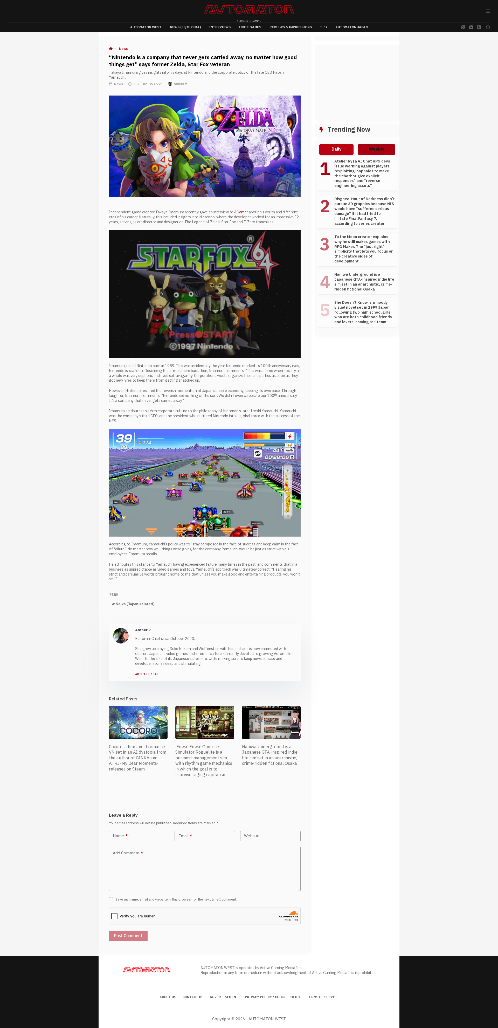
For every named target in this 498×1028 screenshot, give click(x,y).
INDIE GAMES (250, 27)
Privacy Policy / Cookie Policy (272, 997)
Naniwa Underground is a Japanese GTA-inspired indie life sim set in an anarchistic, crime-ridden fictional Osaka (270, 755)
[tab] (336, 149)
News (118, 84)
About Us (168, 997)
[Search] (488, 27)
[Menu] (488, 11)
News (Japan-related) (133, 604)
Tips (323, 27)
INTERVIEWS (220, 27)
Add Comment (128, 853)
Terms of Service (322, 997)
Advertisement (224, 997)
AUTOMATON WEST (146, 27)
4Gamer (241, 212)
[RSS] (479, 27)
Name (120, 836)
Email (185, 836)
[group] (357, 244)
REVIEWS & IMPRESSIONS (290, 27)
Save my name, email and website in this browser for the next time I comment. (176, 899)
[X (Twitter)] (463, 27)
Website (251, 836)
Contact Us (193, 997)
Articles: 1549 (146, 675)
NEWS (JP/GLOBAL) (185, 27)
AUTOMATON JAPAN (351, 27)
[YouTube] (471, 27)
